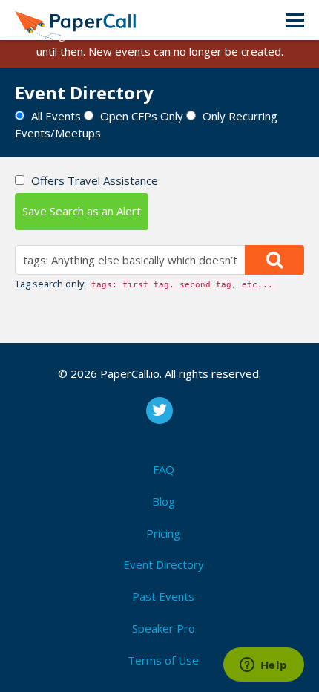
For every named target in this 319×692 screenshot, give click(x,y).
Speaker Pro (163, 628)
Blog (163, 501)
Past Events (163, 596)
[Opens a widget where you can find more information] (263, 666)
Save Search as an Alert (81, 210)
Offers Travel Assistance (94, 180)
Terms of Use (163, 660)
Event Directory (163, 564)
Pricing (163, 533)
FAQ (163, 469)
